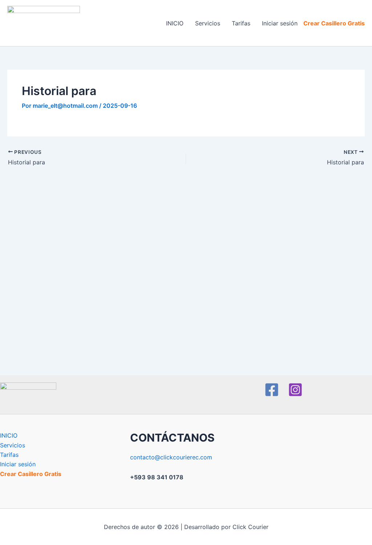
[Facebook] (271, 389)
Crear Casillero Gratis (334, 23)
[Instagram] (295, 389)
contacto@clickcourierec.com (171, 457)
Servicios (207, 23)
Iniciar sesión (280, 23)
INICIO (174, 23)
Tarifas (241, 23)
